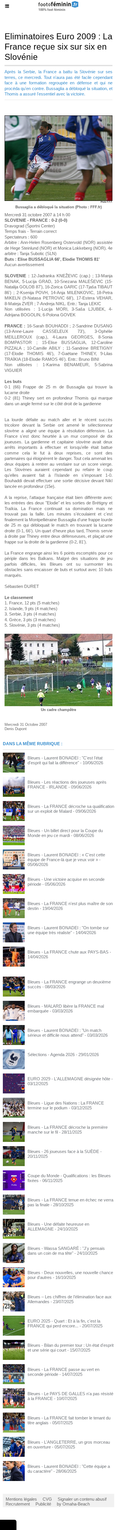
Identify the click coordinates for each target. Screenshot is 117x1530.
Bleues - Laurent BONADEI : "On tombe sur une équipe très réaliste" (68, 930)
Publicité (43, 1504)
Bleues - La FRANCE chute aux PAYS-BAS (68, 952)
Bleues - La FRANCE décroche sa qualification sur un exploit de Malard (71, 809)
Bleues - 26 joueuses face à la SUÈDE (63, 1151)
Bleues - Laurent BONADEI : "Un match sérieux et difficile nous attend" (64, 1033)
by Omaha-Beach (73, 1504)
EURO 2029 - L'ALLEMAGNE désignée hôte (69, 1078)
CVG (47, 1499)
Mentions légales (21, 1499)
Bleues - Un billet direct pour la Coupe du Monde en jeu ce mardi (65, 833)
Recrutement (18, 1504)
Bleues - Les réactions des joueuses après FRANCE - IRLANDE (67, 784)
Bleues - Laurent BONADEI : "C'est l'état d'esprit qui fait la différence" (65, 760)
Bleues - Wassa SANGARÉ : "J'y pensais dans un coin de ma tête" (66, 1251)
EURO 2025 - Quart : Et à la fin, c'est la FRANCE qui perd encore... (64, 1323)
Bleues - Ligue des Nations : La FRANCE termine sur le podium (66, 1105)
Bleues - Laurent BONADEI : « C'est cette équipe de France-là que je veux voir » (66, 857)
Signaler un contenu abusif (82, 1499)
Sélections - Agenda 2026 (51, 1054)
